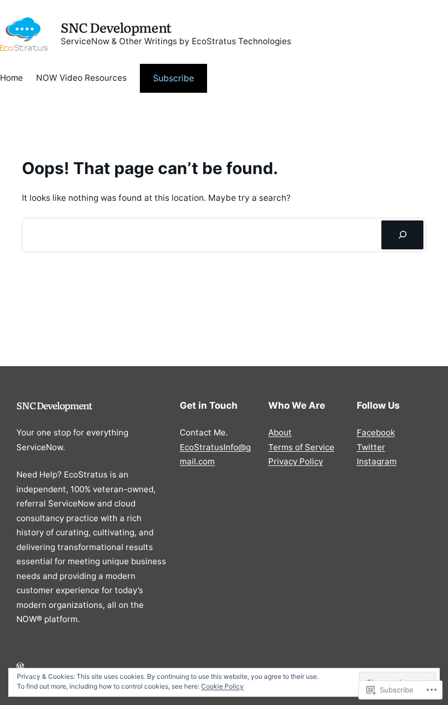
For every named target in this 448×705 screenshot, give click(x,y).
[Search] (402, 234)
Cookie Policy (222, 686)
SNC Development (116, 27)
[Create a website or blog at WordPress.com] (20, 666)
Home (11, 78)
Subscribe (173, 78)
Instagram (377, 461)
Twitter (371, 447)
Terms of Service (301, 447)
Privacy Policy (295, 461)
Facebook (376, 432)
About (280, 432)
